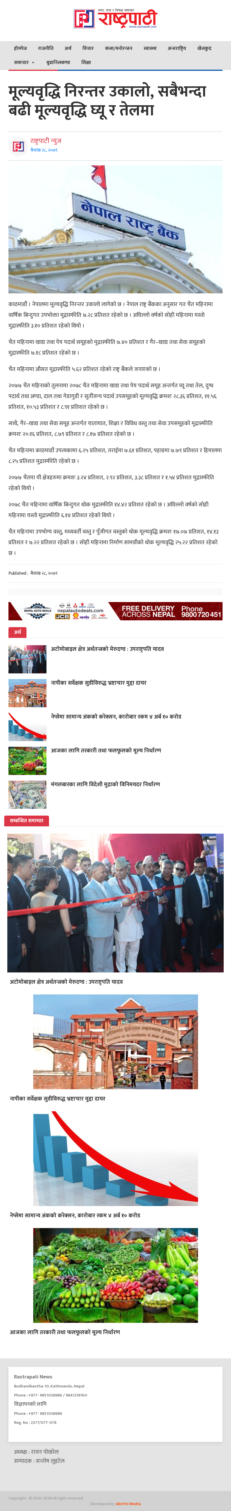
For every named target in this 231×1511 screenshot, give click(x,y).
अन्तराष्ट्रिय (177, 48)
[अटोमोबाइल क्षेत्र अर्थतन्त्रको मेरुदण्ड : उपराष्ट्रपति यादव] (29, 659)
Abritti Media (128, 1504)
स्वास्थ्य (150, 48)
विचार (88, 48)
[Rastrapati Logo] (115, 18)
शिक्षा (86, 63)
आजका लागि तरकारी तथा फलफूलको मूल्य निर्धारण (106, 751)
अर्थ (68, 48)
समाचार (21, 63)
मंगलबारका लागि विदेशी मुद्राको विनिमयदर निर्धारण (105, 784)
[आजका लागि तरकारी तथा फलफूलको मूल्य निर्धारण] (29, 761)
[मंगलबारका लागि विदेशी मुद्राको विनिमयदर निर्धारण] (29, 795)
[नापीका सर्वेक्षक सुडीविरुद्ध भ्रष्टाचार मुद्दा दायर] (29, 693)
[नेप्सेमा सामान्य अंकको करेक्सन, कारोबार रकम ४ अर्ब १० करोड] (29, 727)
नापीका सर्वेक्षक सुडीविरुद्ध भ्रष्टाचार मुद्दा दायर (98, 683)
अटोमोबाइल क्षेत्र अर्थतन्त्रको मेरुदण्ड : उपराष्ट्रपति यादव (107, 649)
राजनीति (46, 48)
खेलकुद (204, 48)
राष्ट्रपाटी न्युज (45, 141)
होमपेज (20, 48)
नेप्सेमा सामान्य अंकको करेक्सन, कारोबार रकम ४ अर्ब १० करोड (116, 717)
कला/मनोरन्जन (118, 48)
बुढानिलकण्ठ (58, 63)
